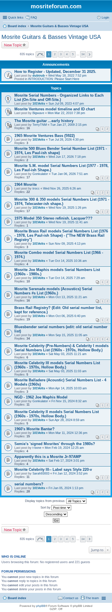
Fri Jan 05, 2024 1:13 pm (66, 488)
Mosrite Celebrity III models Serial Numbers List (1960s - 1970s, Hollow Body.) (57, 365)
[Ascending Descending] (56, 514)
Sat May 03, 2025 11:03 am (67, 371)
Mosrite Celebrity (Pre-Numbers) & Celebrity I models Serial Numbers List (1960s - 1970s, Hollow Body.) (61, 348)
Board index (17, 598)
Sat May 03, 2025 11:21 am (67, 354)
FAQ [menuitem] (34, 17)
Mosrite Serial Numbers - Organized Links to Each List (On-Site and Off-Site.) (59, 97)
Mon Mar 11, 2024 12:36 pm (68, 432)
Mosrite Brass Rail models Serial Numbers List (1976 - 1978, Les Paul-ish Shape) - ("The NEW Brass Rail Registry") (61, 235)
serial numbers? (28, 484)
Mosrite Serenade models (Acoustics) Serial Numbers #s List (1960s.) (53, 291)
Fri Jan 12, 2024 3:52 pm (70, 473)
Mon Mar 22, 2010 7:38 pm (66, 113)
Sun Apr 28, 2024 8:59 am (66, 420)
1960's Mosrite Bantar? (34, 429)
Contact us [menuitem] (70, 598)
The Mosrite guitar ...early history (44, 121)
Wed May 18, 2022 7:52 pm (67, 75)
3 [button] (61, 54)
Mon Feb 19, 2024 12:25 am (64, 447)
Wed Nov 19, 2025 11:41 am (68, 222)
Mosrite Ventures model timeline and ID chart (54, 109)
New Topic (13, 44)
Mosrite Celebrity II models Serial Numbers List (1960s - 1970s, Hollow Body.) (56, 414)
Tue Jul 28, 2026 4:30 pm (66, 139)
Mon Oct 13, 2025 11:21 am (68, 297)
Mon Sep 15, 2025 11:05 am (68, 335)
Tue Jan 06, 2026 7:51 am (69, 174)
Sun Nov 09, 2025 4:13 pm (67, 243)
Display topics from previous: (45, 501)
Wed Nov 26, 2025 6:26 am (62, 188)
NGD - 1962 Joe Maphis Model (40, 397)
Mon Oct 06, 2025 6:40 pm (67, 316)
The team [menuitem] (92, 598)
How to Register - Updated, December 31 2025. (55, 71)
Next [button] (89, 54)
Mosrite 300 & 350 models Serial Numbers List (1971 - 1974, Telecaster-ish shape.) (61, 201)
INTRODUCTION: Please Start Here (53, 79)
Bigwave (38, 113)
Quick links (16, 17)
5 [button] (73, 54)
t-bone (36, 447)
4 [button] (67, 54)
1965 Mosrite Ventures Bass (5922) (44, 135)
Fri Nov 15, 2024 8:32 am (69, 401)
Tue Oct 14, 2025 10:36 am (68, 260)
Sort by (45, 507)
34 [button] (83, 54)
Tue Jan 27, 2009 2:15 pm (68, 124)
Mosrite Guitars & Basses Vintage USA (51, 37)
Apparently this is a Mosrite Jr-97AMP (47, 456)
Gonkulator (40, 174)
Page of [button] (40, 54)
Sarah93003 (40, 473)
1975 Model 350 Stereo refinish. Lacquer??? (53, 218)
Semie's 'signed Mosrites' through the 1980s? (54, 444)
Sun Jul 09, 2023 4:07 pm (66, 103)
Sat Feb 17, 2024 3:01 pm (66, 460)
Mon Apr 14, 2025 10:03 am (68, 388)
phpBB (40, 605)
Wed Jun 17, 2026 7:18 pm (67, 156)
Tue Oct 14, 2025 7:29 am (67, 278)
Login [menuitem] (105, 17)
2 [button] (55, 54)
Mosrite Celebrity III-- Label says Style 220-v (53, 469)
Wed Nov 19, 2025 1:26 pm (67, 207)
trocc (36, 188)
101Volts (38, 103)
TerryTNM (39, 124)
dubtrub (38, 75)
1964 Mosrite (25, 184)
